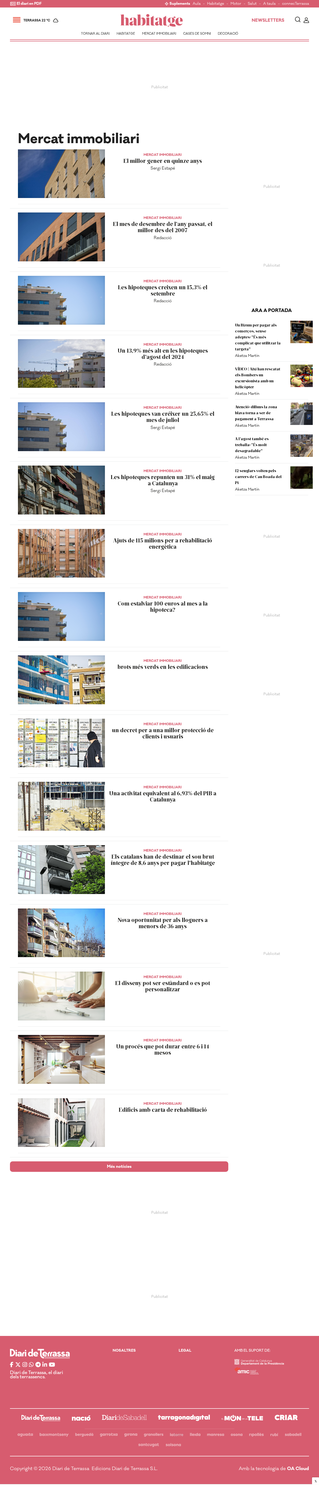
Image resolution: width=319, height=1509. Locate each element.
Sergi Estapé (163, 168)
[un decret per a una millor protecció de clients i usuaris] (61, 743)
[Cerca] (298, 20)
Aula (197, 4)
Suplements (179, 4)
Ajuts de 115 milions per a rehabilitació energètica (162, 543)
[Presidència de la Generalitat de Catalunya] (259, 1363)
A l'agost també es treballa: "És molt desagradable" (252, 444)
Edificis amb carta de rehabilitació (163, 1110)
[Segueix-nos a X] (18, 1365)
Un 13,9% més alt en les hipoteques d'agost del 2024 (163, 353)
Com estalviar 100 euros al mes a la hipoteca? (163, 606)
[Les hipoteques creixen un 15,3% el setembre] (61, 300)
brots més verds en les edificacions (162, 667)
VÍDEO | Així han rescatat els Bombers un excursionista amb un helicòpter (257, 377)
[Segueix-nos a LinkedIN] (44, 1365)
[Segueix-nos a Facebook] (11, 1365)
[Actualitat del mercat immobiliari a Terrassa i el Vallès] (151, 20)
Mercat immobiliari (159, 34)
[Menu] (16, 20)
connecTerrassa (295, 4)
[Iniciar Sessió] (306, 20)
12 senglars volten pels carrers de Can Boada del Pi (258, 476)
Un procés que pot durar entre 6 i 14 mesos (162, 1049)
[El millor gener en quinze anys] (61, 173)
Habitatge (215, 4)
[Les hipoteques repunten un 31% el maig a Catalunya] (61, 490)
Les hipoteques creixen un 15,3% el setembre (162, 290)
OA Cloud (298, 1469)
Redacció (163, 238)
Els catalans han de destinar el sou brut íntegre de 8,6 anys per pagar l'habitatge (163, 859)
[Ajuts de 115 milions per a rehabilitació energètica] (61, 553)
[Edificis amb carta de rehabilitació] (61, 1122)
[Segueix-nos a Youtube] (52, 1365)
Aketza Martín (247, 355)
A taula (269, 4)
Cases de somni (197, 34)
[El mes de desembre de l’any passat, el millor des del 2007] (61, 236)
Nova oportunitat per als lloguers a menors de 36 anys (163, 923)
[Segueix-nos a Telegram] (38, 1365)
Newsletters (268, 20)
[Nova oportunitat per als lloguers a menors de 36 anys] (61, 932)
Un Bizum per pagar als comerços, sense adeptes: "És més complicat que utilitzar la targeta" (258, 336)
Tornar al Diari (95, 34)
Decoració (228, 34)
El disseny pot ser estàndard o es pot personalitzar (162, 986)
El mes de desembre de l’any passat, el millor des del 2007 (162, 227)
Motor (236, 4)
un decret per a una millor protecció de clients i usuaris (163, 733)
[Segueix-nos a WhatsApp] (31, 1365)
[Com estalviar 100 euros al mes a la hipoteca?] (61, 616)
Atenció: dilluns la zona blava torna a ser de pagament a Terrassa (256, 412)
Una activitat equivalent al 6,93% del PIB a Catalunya (162, 796)
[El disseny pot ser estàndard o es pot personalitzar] (61, 996)
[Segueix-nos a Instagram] (24, 1365)
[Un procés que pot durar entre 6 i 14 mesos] (61, 1059)
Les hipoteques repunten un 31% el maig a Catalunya (163, 480)
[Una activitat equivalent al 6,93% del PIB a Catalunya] (61, 806)
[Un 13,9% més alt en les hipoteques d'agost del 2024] (61, 363)
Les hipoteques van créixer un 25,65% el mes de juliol (162, 416)
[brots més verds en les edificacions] (61, 679)
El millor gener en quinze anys (162, 161)
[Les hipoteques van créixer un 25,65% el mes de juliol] (61, 426)
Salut (252, 4)
